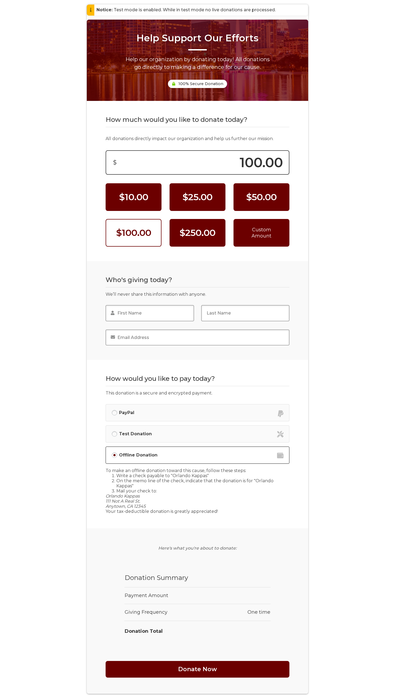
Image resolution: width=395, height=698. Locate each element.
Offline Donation (138, 455)
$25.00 (197, 197)
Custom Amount (261, 233)
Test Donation (135, 433)
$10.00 (133, 197)
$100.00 (133, 232)
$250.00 (197, 232)
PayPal (126, 412)
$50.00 (261, 197)
